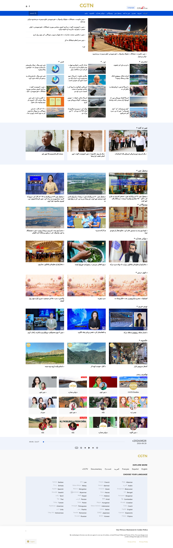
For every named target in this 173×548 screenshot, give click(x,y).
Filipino (127, 516)
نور (84, 46)
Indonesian (100, 506)
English (144, 469)
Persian (81, 499)
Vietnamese (55, 513)
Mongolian (79, 489)
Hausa (105, 492)
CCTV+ (85, 469)
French (104, 482)
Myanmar (78, 492)
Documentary (96, 469)
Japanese (103, 513)
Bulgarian (125, 496)
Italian (105, 509)
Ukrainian (56, 506)
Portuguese (79, 506)
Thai (60, 499)
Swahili (57, 492)
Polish (82, 503)
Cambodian (127, 499)
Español (135, 469)
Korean (104, 516)
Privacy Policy (143, 542)
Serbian (57, 482)
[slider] (43, 441)
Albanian (127, 482)
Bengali (128, 492)
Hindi (106, 499)
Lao (83, 482)
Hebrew (104, 496)
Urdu (60, 509)
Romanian (79, 513)
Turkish (58, 503)
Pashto (82, 509)
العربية (116, 469)
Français (125, 469)
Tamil (59, 496)
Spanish (57, 489)
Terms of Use (132, 542)
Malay (79, 486)
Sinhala (58, 486)
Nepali (82, 496)
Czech (128, 506)
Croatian (127, 503)
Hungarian (103, 503)
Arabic (128, 486)
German (104, 486)
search (32, 13)
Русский (108, 469)
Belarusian (125, 489)
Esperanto (126, 513)
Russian (80, 516)
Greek (104, 489)
